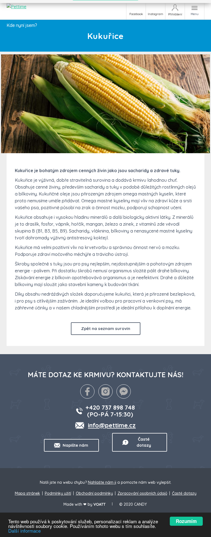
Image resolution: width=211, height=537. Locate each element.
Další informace (24, 530)
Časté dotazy (144, 442)
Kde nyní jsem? (22, 25)
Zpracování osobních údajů (142, 493)
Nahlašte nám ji (102, 482)
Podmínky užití (58, 493)
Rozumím (186, 521)
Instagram (155, 14)
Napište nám (75, 445)
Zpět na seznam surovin (105, 328)
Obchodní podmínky (94, 493)
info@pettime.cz (112, 425)
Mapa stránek (27, 493)
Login (175, 9)
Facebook (136, 14)
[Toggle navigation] (194, 9)
